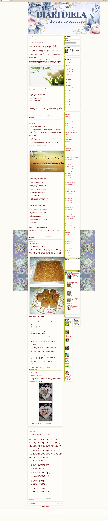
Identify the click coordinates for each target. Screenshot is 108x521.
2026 (68, 108)
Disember (69, 87)
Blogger (60, 513)
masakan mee (67, 202)
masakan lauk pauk (68, 198)
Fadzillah (71, 49)
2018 (68, 96)
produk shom (67, 243)
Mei (68, 68)
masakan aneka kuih (69, 161)
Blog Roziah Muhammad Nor (72, 282)
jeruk (66, 134)
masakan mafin (68, 200)
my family (67, 234)
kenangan (67, 141)
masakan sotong (68, 211)
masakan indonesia (68, 175)
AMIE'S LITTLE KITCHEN (71, 274)
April (68, 66)
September (70, 82)
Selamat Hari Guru (33, 431)
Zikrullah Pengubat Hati (35, 39)
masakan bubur (68, 168)
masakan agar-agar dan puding (71, 157)
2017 (68, 95)
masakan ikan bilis (68, 173)
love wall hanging (33, 372)
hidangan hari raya (68, 128)
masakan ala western (69, 159)
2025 (68, 107)
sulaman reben (68, 248)
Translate (73, 44)
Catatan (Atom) (46, 506)
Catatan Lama (59, 503)
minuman (67, 232)
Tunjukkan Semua (76, 312)
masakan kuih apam (69, 189)
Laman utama (45, 503)
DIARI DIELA (36, 5)
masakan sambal (68, 207)
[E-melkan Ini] (46, 115)
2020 (68, 99)
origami (66, 237)
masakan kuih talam (34, 369)
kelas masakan (68, 139)
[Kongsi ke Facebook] (50, 115)
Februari (69, 63)
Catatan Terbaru (32, 503)
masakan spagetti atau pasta (70, 212)
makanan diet (67, 155)
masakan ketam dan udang (70, 182)
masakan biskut (68, 166)
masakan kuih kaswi (69, 193)
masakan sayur (68, 209)
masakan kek (67, 177)
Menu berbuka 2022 (69, 225)
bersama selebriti (68, 121)
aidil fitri (66, 116)
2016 (68, 93)
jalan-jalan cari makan (69, 130)
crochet (66, 125)
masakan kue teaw (68, 187)
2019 (68, 98)
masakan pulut (68, 205)
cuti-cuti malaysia (68, 127)
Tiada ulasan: (42, 115)
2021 (68, 101)
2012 (68, 62)
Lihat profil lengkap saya (73, 51)
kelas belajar (67, 137)
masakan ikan (67, 171)
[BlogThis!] (48, 115)
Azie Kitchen (69, 297)
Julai (68, 79)
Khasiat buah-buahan (69, 146)
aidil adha (67, 114)
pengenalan (67, 239)
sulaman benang (68, 246)
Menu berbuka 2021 (69, 223)
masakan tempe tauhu (69, 216)
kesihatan (67, 143)
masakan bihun (68, 164)
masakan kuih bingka (69, 191)
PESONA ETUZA (70, 305)
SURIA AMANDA (70, 290)
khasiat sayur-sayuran (69, 152)
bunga (66, 123)
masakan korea (68, 184)
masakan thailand (68, 218)
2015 (68, 92)
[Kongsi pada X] (49, 115)
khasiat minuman (68, 150)
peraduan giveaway (68, 241)
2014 (68, 90)
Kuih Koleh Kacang (34, 243)
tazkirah (32, 117)
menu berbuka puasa (69, 227)
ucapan (32, 499)
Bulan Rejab (32, 123)
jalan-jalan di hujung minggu (70, 132)
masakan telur (67, 214)
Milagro (66, 230)
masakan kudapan (68, 186)
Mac (68, 65)
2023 (68, 104)
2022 (68, 102)
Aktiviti (66, 118)
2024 (68, 105)
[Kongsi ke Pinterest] (51, 115)
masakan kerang (68, 180)
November (69, 85)
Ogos (69, 80)
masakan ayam (68, 162)
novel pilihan (67, 236)
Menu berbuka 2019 (69, 221)
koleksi (66, 153)
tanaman (67, 250)
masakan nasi (67, 203)
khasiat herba (67, 148)
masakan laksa (68, 196)
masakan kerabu (68, 178)
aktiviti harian (67, 119)
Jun (68, 77)
